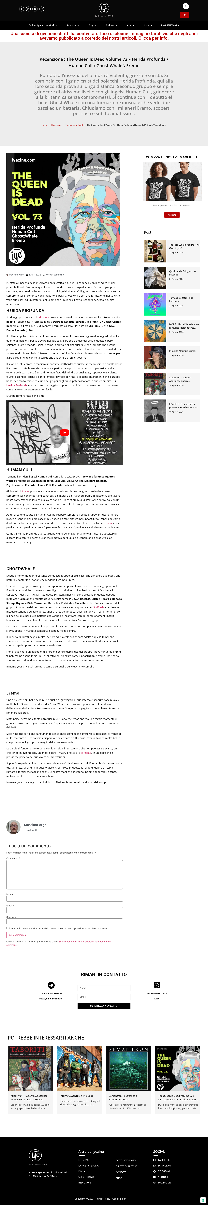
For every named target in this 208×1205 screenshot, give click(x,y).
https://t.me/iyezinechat (51, 998)
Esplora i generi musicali (41, 25)
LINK (156, 998)
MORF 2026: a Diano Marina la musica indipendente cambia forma (184, 328)
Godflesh (98, 607)
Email (10, 905)
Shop (146, 25)
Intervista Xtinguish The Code (76, 1095)
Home (44, 125)
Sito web (11, 917)
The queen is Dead (74, 125)
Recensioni (56, 125)
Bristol (26, 491)
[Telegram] (34, 9)
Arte (128, 25)
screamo (86, 752)
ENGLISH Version (170, 25)
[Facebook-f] (21, 9)
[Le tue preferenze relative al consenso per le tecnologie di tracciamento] (203, 1200)
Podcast (110, 25)
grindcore (43, 317)
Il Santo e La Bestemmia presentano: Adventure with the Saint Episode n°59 (184, 407)
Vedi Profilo (32, 830)
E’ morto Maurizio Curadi (182, 350)
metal (109, 523)
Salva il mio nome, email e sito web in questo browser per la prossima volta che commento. (58, 928)
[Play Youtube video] (64, 432)
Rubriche (71, 25)
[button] (186, 6)
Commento (13, 858)
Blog (91, 25)
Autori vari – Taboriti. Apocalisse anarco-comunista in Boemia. (180, 381)
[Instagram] (28, 9)
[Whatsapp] (41, 9)
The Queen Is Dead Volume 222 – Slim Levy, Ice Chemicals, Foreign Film (177, 1099)
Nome (10, 894)
